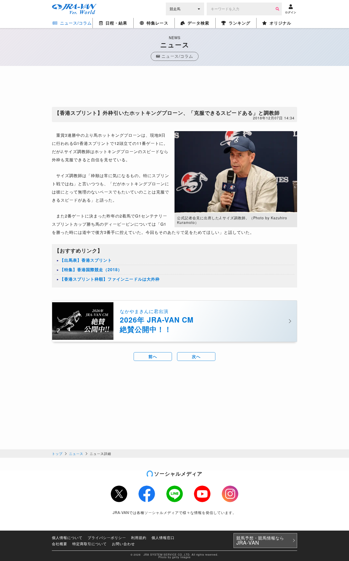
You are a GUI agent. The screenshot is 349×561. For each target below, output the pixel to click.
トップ (57, 453)
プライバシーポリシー (107, 537)
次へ (196, 356)
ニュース (76, 453)
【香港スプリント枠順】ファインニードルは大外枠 (110, 279)
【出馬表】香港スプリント (86, 260)
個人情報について (67, 537)
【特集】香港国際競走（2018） (91, 269)
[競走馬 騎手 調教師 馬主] (185, 8)
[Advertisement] (174, 87)
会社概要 (59, 543)
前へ (152, 356)
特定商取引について (89, 543)
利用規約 (138, 537)
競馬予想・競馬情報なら (260, 540)
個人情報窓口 (163, 537)
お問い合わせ (123, 543)
